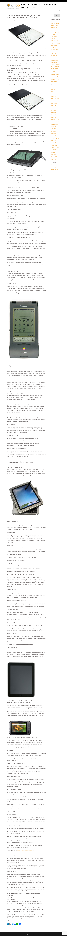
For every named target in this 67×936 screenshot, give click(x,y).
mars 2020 (53, 154)
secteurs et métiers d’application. (25, 850)
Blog (28, 8)
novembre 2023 (55, 122)
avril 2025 (53, 94)
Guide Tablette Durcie (50, 5)
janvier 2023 (54, 136)
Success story (54, 169)
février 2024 (54, 115)
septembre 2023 (55, 126)
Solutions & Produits (34, 5)
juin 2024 (53, 105)
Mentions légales (42, 934)
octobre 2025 (54, 87)
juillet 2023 (54, 129)
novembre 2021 (55, 147)
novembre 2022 (55, 138)
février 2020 (54, 157)
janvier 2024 (54, 117)
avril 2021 (53, 150)
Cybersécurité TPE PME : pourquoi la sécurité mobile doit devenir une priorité (55, 68)
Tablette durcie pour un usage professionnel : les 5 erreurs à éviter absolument (55, 77)
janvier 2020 (54, 159)
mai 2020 (53, 152)
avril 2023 (53, 131)
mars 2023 (53, 133)
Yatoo (23, 5)
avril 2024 (53, 110)
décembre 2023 (55, 119)
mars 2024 (53, 112)
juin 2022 (53, 140)
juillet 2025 (54, 89)
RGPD (49, 934)
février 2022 (54, 145)
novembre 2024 (55, 98)
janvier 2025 (54, 96)
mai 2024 (53, 108)
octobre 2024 (54, 101)
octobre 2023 (54, 124)
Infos (22, 8)
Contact (35, 8)
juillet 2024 (54, 103)
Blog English (54, 167)
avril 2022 (53, 143)
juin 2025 (53, 91)
